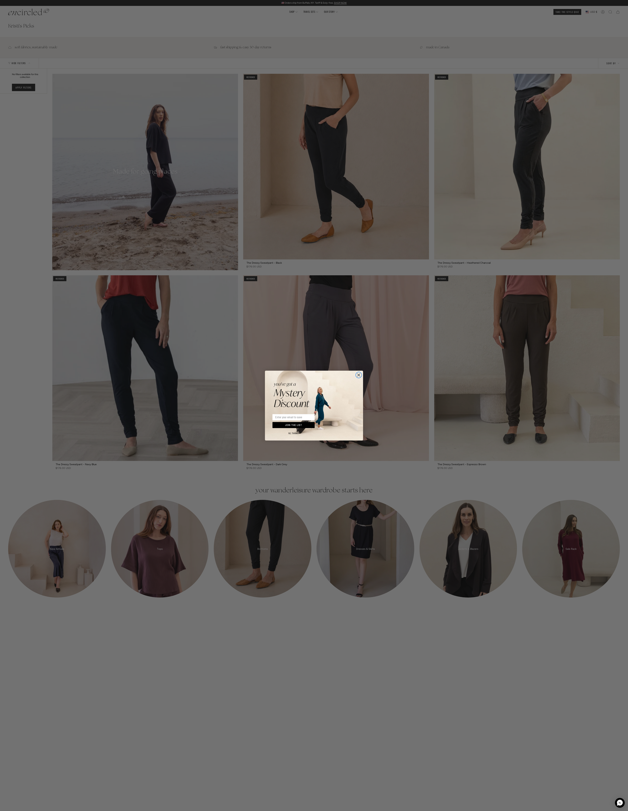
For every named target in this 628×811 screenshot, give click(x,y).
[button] (620, 803)
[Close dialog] (359, 375)
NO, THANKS (293, 433)
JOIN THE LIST (293, 425)
